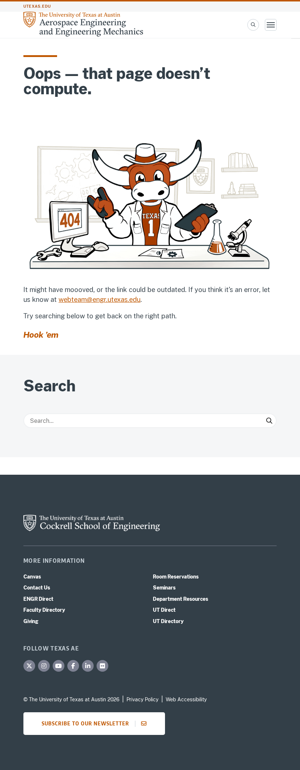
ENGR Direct (38, 599)
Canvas (32, 577)
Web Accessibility (186, 699)
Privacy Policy (142, 699)
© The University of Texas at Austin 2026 (71, 699)
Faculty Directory (44, 610)
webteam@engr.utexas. (94, 299)
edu (134, 299)
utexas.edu (37, 6)
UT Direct (164, 610)
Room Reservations (176, 577)
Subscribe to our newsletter (85, 723)
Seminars (164, 588)
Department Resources (180, 599)
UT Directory (168, 621)
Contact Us (36, 588)
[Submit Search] (269, 420)
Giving (30, 621)
